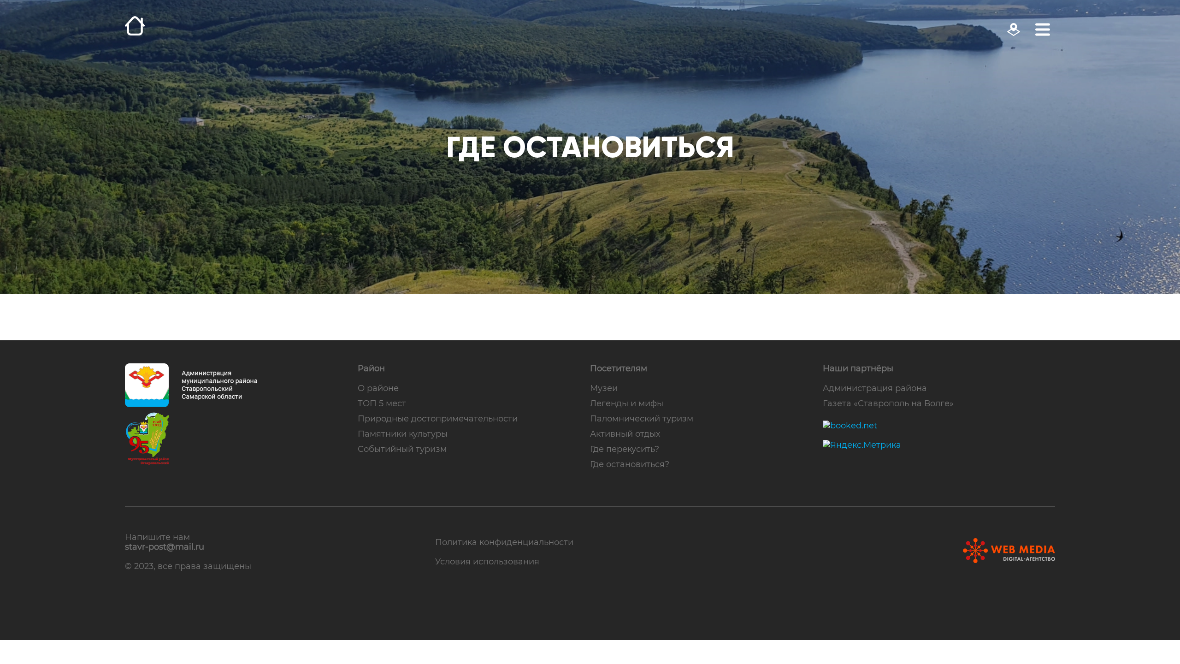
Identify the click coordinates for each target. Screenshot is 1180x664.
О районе (378, 388)
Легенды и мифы (626, 403)
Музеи (604, 388)
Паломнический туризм (641, 418)
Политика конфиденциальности (504, 542)
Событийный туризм (402, 449)
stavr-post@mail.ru (164, 547)
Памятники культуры (403, 434)
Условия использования (487, 561)
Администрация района (875, 388)
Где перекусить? (624, 449)
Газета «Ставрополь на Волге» (888, 403)
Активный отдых (625, 434)
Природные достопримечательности (438, 418)
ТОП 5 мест (382, 403)
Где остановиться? (629, 464)
